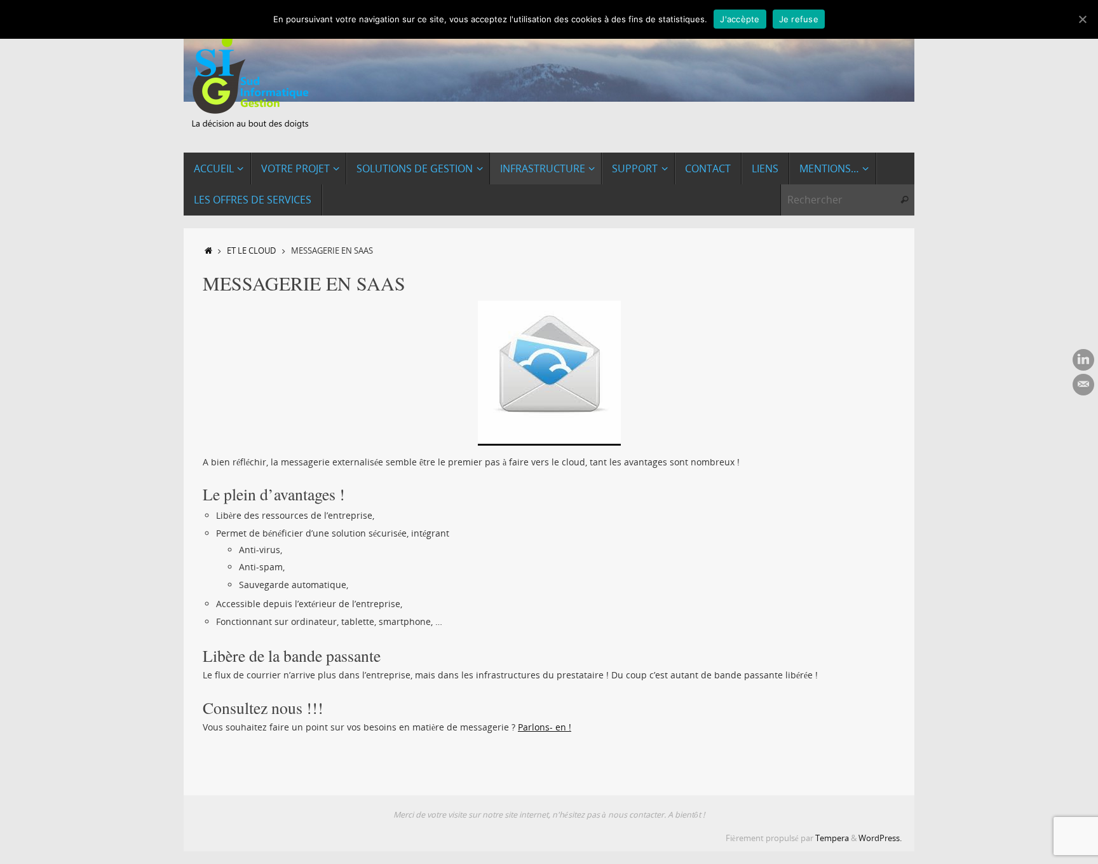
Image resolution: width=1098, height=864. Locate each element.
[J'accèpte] (1082, 19)
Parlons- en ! (544, 727)
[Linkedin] (1083, 360)
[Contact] (1083, 384)
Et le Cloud (251, 250)
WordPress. (880, 838)
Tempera (832, 838)
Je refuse (798, 19)
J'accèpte (739, 19)
